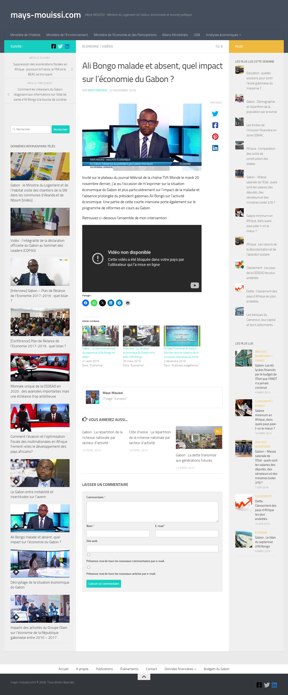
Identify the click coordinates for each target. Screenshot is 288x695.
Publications (104, 669)
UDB (197, 35)
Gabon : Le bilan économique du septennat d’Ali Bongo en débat (99, 353)
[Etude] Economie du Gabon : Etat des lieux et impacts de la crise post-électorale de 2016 (181, 353)
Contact (151, 669)
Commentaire (95, 497)
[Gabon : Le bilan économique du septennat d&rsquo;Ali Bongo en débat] (100, 336)
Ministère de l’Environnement (67, 35)
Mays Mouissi (97, 90)
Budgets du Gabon (217, 669)
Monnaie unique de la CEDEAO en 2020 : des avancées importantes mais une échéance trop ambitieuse (40, 391)
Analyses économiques (222, 35)
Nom (90, 526)
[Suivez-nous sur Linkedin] (67, 46)
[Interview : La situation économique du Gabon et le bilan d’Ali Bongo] (141, 336)
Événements (129, 669)
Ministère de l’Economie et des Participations (125, 35)
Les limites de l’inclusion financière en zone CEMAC (261, 130)
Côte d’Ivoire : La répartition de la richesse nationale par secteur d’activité (150, 437)
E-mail (160, 526)
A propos (82, 669)
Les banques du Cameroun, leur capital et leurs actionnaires (260, 320)
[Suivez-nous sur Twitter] (60, 46)
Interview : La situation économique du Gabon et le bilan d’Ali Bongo (139, 353)
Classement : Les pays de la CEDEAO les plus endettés (260, 273)
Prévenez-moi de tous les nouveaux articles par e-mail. (121, 574)
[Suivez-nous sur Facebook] (53, 46)
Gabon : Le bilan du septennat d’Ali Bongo (265, 542)
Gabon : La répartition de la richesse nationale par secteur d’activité (102, 437)
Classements (263, 401)
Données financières (179, 669)
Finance (260, 360)
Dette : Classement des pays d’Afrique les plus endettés (261, 296)
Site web (91, 541)
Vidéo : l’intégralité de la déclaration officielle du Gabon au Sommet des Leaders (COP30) (38, 245)
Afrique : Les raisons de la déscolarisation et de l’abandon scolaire (261, 249)
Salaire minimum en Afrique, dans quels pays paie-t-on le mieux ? (266, 419)
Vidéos (107, 46)
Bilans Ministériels (175, 35)
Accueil (64, 669)
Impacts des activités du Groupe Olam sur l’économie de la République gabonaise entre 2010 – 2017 (39, 632)
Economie (90, 46)
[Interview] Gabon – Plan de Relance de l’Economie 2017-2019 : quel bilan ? (39, 296)
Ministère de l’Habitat (25, 35)
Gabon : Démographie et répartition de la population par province (261, 107)
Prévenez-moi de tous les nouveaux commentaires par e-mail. (125, 561)
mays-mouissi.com (46, 15)
